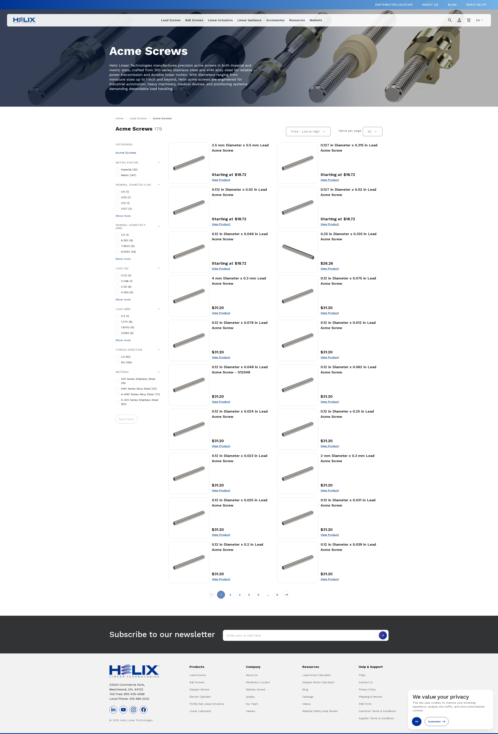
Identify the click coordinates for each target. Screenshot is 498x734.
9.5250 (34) (128, 251)
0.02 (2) (126, 275)
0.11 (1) (125, 191)
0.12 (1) (125, 203)
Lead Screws (171, 20)
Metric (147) (128, 175)
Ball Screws (194, 20)
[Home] (24, 20)
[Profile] (459, 20)
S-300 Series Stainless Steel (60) (139, 402)
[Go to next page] (286, 595)
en (478, 20)
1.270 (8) (126, 321)
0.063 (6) (127, 292)
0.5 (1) (125, 316)
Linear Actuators (220, 20)
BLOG (452, 4)
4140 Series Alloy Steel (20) (139, 388)
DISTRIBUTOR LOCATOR (393, 4)
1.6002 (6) (127, 327)
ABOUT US (430, 4)
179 (158, 129)
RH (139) (126, 362)
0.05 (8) (126, 286)
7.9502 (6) (128, 246)
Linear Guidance (249, 20)
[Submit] (383, 635)
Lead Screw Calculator (316, 675)
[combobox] (308, 131)
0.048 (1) (126, 281)
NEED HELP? (476, 4)
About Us (251, 675)
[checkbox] (117, 170)
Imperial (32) (129, 169)
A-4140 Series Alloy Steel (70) (140, 394)
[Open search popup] (450, 20)
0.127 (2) (126, 208)
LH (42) (126, 356)
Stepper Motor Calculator (318, 682)
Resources (297, 20)
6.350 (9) (127, 240)
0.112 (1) (126, 197)
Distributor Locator (258, 682)
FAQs (362, 675)
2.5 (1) (125, 234)
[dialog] (450, 709)
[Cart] (469, 20)
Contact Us (366, 682)
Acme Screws (162, 118)
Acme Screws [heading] (134, 129)
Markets (315, 20)
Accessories (275, 20)
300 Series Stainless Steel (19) (138, 381)
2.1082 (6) (127, 333)
